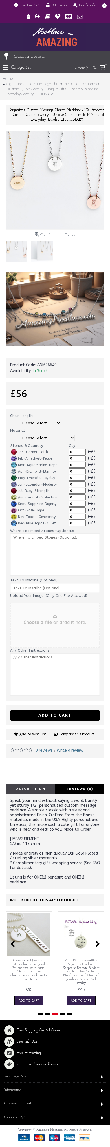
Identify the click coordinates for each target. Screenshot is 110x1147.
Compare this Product (77, 734)
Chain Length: (21, 416)
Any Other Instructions (30, 650)
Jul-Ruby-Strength (33, 491)
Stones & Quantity (26, 446)
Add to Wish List (32, 734)
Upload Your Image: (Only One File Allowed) (48, 596)
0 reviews (44, 750)
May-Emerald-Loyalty (36, 478)
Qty (72, 446)
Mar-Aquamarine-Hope (37, 465)
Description (30, 789)
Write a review (70, 750)
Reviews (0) (79, 789)
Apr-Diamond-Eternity (37, 471)
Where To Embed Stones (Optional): (42, 531)
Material (17, 430)
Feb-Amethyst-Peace (35, 458)
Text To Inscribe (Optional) (34, 580)
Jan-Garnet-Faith (33, 452)
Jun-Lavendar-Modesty (37, 484)
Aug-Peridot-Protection (37, 497)
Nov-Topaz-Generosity (37, 517)
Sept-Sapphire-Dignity (37, 504)
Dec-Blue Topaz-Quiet (37, 523)
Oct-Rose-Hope (31, 510)
